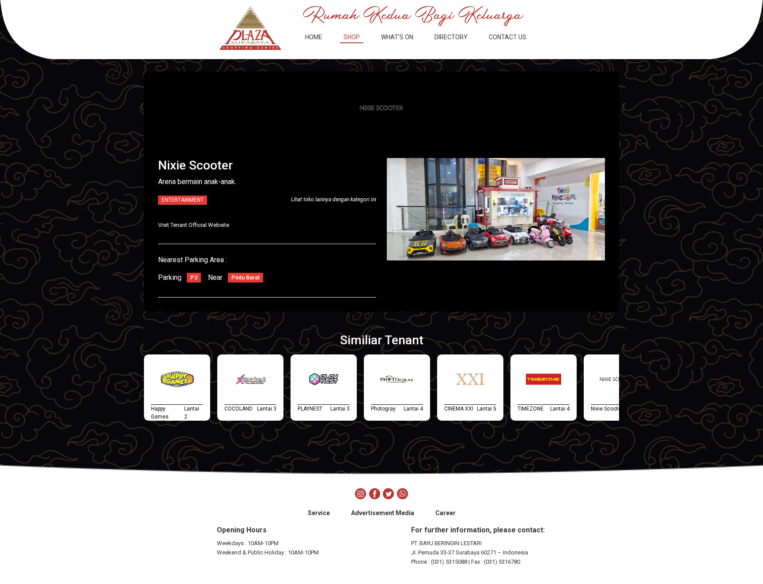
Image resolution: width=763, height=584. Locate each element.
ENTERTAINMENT (183, 200)
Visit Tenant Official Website (193, 225)
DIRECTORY (451, 37)
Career (445, 512)
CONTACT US (507, 37)
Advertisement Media (382, 512)
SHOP (352, 37)
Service (319, 512)
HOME (313, 37)
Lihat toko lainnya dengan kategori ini (333, 199)
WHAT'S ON (397, 37)
